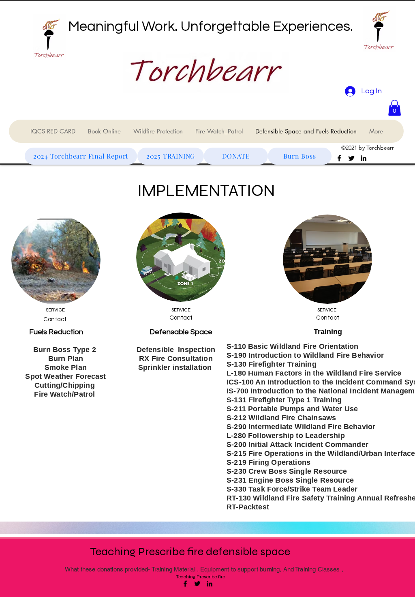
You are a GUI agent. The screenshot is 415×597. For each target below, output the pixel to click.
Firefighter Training (282, 364)
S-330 (237, 489)
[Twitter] (351, 158)
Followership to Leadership (296, 436)
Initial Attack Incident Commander (308, 444)
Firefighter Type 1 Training (295, 400)
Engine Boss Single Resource (301, 480)
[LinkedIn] (363, 158)
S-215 (237, 453)
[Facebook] (339, 158)
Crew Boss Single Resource (297, 471)
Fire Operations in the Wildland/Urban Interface (331, 453)
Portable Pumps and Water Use (303, 409)
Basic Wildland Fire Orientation (303, 346)
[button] (394, 108)
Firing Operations (279, 462)
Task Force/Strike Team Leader (302, 489)
